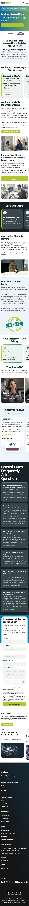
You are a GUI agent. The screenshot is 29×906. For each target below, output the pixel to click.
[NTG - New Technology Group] (7, 882)
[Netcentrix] (21, 882)
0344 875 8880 (4, 861)
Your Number (6, 653)
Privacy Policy (4, 836)
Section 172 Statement (7, 839)
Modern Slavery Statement (8, 833)
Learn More (8, 94)
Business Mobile (5, 779)
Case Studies (4, 818)
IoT (3, 729)
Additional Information (8, 667)
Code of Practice (5, 830)
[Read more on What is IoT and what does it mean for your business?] (12, 750)
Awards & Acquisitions (6, 797)
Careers (3, 800)
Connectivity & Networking (8, 776)
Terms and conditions (9, 898)
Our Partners (4, 806)
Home (3, 8)
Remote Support (5, 821)
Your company (6, 645)
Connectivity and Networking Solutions (15, 8)
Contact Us (4, 803)
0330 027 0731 (4, 868)
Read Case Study (12, 449)
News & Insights (5, 815)
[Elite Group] (6, 3)
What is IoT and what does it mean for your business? (11, 734)
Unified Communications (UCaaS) (9, 782)
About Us (3, 794)
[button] (6, 413)
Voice (2, 785)
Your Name (5, 638)
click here (8, 700)
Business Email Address (8, 660)
